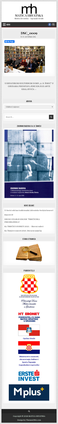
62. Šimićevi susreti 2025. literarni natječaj (23, 231)
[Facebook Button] (49, 24)
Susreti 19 (8, 215)
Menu (8, 24)
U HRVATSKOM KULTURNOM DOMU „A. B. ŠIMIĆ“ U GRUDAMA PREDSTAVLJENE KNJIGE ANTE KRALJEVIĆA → (29, 86)
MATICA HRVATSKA (29, 15)
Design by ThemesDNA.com (29, 420)
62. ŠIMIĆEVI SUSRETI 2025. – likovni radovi (23, 226)
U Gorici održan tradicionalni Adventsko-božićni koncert (28, 210)
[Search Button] (53, 24)
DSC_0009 (29, 33)
